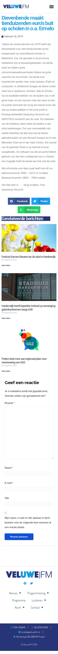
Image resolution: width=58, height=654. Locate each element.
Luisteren (37, 600)
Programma (19, 600)
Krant (18, 607)
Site (7, 498)
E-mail (9, 483)
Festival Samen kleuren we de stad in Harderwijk (29, 256)
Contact (35, 607)
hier (21, 184)
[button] (51, 6)
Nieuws (13, 593)
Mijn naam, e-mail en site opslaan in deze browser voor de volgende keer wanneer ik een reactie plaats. (28, 523)
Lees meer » (6, 265)
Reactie (10, 403)
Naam (9, 467)
